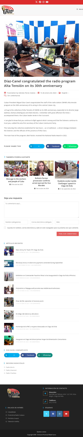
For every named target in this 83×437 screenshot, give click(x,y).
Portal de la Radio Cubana (16, 415)
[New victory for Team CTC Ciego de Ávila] (9, 251)
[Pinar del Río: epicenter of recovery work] (9, 302)
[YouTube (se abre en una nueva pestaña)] (46, 2)
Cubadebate (12, 412)
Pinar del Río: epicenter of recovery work (29, 301)
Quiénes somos (41, 432)
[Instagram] (60, 414)
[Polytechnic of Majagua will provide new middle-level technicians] (9, 289)
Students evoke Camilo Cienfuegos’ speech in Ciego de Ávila (66, 183)
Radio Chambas (11, 373)
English (65, 93)
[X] (46, 414)
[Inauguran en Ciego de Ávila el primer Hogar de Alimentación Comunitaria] (9, 340)
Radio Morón (10, 367)
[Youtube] (66, 414)
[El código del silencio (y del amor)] (9, 314)
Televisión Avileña (13, 421)
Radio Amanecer (11, 370)
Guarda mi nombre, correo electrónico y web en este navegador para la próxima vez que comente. (43, 228)
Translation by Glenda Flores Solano (21, 93)
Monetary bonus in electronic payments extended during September (39, 263)
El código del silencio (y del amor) (27, 314)
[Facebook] (53, 414)
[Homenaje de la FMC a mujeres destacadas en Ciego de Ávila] (9, 327)
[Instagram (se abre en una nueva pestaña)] (43, 2)
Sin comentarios (13, 96)
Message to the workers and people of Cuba (16, 180)
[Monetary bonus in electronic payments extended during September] (9, 263)
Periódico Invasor (13, 418)
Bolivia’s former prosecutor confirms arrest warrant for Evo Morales (41, 182)
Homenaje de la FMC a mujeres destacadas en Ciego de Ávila (36, 327)
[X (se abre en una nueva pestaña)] (36, 2)
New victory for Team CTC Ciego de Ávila (29, 250)
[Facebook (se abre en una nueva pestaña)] (40, 2)
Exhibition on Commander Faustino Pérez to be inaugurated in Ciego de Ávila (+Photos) (46, 275)
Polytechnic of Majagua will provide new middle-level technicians (38, 288)
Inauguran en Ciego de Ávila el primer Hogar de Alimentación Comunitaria (41, 339)
